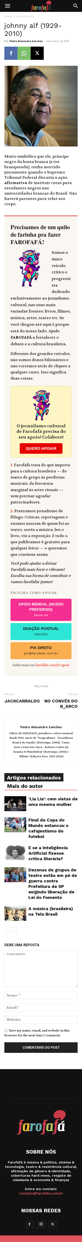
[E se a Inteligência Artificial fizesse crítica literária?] (15, 852)
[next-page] (14, 930)
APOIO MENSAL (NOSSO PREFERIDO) (41, 609)
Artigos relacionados (34, 778)
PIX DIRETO (41, 650)
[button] (7, 6)
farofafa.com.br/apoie (52, 665)
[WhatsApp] (24, 53)
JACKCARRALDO (22, 701)
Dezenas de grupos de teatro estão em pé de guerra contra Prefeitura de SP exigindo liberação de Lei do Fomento (52, 883)
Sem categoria (25, 16)
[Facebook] (10, 53)
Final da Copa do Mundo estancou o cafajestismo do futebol (48, 828)
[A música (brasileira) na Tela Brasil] (15, 913)
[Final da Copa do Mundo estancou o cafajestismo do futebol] (15, 824)
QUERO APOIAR (41, 448)
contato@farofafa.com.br (41, 1193)
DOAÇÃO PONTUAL (41, 631)
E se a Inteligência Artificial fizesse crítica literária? (48, 853)
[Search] (76, 6)
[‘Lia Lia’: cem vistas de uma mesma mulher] (15, 803)
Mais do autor (25, 786)
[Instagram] (41, 1224)
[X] (37, 53)
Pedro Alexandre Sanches (26, 41)
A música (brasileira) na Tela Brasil (50, 911)
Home (8, 16)
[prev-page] (7, 930)
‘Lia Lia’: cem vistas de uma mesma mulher (53, 801)
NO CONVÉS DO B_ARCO (61, 703)
